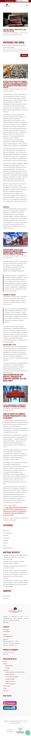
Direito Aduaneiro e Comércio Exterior (15, 672)
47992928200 (6, 631)
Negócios (5, 540)
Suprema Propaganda (20, 730)
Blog (5, 688)
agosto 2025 (6, 596)
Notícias (20, 34)
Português (20, 0)
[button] (27, 732)
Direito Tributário (10, 679)
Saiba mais (5, 622)
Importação (14, 34)
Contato (6, 690)
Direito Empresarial (10, 683)
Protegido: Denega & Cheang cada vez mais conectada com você (14, 30)
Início (5, 661)
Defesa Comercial (10, 681)
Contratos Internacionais (12, 676)
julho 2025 (6, 598)
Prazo (4, 545)
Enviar (24, 55)
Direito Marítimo (10, 674)
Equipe (8, 668)
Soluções (6, 670)
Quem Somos (9, 665)
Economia (5, 535)
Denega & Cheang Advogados (12, 32)
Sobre (5, 663)
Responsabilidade (8, 548)
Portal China (7, 686)
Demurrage (5, 257)
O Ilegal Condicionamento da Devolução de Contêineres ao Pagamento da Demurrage (14, 405)
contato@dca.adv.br (8, 636)
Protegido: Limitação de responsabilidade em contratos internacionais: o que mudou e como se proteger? (15, 557)
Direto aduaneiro (7, 34)
